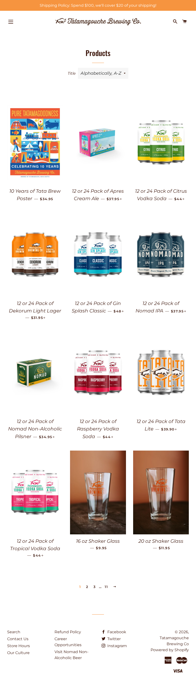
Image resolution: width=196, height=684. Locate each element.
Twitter (113, 639)
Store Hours (18, 646)
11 (106, 587)
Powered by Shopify (170, 650)
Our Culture (18, 652)
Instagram (116, 646)
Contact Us (17, 639)
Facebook (116, 632)
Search (13, 632)
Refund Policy (67, 632)
